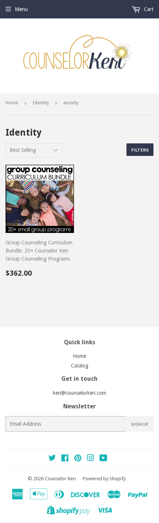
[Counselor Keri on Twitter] (52, 459)
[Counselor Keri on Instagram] (90, 459)
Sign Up (140, 424)
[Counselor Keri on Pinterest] (78, 459)
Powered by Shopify (104, 478)
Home (12, 102)
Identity (41, 102)
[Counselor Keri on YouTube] (103, 459)
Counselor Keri (60, 478)
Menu (21, 9)
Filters (140, 150)
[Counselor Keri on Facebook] (65, 459)
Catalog (79, 366)
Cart (147, 9)
